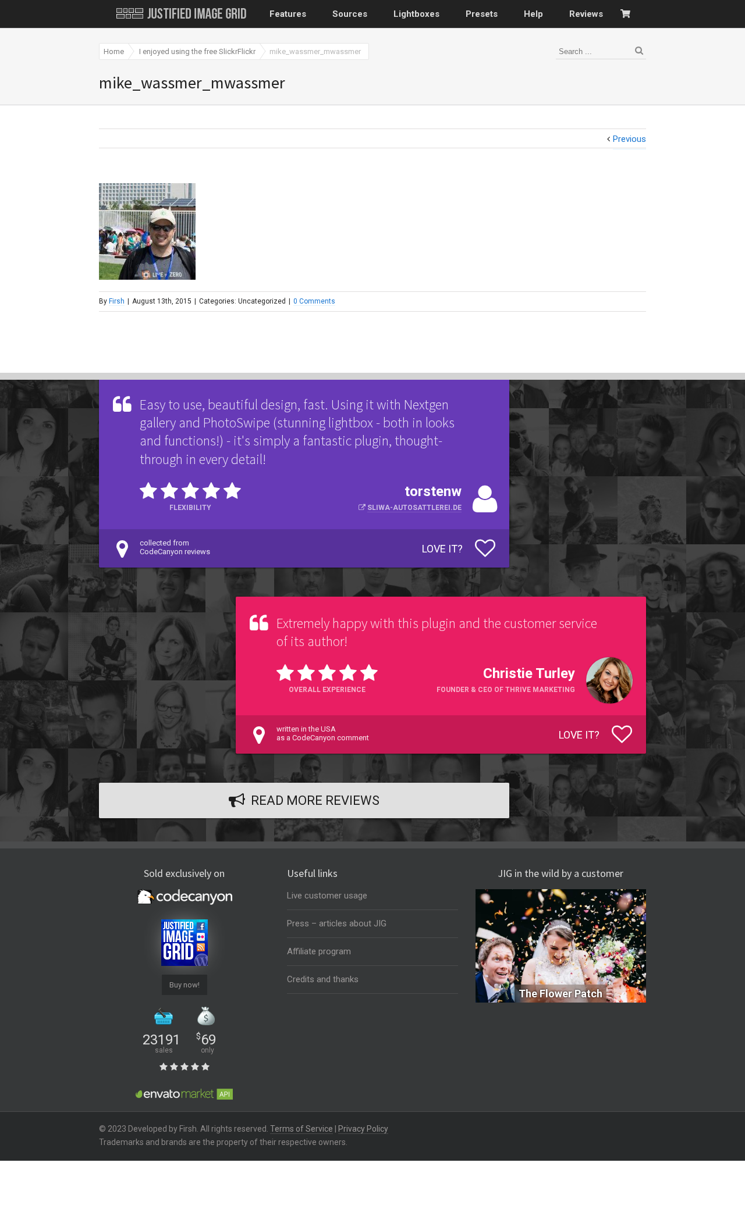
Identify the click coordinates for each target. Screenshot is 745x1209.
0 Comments (314, 301)
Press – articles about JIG (336, 923)
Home (114, 51)
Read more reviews (315, 800)
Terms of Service (301, 1128)
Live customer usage (327, 895)
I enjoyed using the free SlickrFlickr (197, 51)
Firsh (117, 301)
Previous (629, 139)
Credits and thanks (323, 979)
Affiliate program (319, 951)
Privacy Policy (363, 1128)
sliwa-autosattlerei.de (414, 508)
